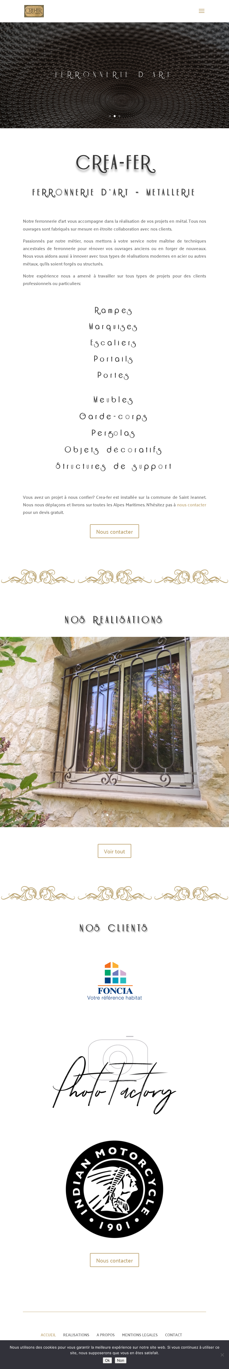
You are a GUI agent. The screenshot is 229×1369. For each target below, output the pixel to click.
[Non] (222, 1355)
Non (120, 1360)
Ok (107, 1360)
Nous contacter (114, 531)
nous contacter (191, 504)
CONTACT (173, 1334)
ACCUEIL (48, 1334)
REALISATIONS (76, 1334)
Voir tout (114, 851)
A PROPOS (106, 1334)
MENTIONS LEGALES (140, 1334)
